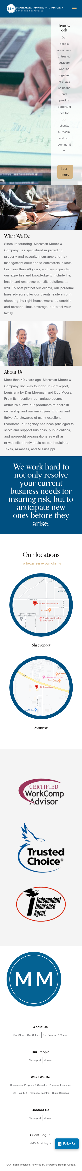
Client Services (60, 1093)
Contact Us (40, 1110)
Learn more (65, 172)
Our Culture (33, 1035)
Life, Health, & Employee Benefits (30, 1093)
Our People (40, 1052)
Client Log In (40, 1135)
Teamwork (64, 28)
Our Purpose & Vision (55, 1035)
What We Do (40, 1077)
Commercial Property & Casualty (28, 1085)
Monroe (48, 1060)
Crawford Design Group (60, 1164)
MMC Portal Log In (40, 1143)
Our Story (18, 1035)
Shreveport (35, 1060)
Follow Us (69, 1143)
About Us (40, 1027)
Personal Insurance (60, 1085)
